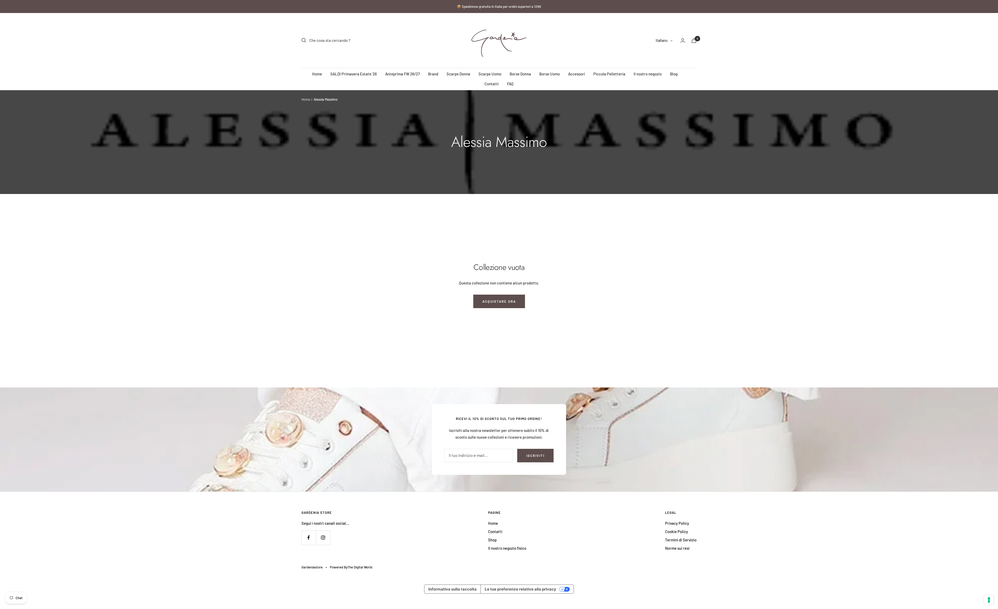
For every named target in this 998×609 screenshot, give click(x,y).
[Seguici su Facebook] (308, 537)
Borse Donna (520, 74)
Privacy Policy (677, 523)
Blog (674, 74)
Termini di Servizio (681, 539)
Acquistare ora (499, 301)
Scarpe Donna (458, 74)
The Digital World (359, 567)
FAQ (510, 83)
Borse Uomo (549, 74)
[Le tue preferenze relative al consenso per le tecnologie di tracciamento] (989, 600)
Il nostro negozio (648, 74)
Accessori (576, 74)
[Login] (682, 40)
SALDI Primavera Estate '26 (353, 74)
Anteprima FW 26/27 (402, 74)
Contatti (491, 83)
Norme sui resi (677, 548)
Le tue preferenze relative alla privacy (520, 589)
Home (317, 74)
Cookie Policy (676, 531)
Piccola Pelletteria (609, 74)
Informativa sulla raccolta (452, 589)
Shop (492, 539)
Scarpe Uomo (489, 74)
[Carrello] (694, 40)
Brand (433, 74)
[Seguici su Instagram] (323, 537)
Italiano (662, 40)
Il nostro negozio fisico (507, 548)
